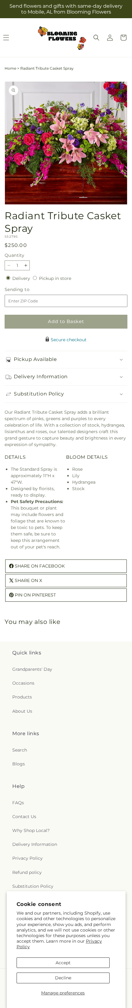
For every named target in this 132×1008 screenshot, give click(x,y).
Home (10, 68)
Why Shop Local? (31, 830)
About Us (22, 711)
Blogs (18, 764)
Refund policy (27, 872)
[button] (96, 37)
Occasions (23, 683)
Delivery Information (34, 844)
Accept (63, 962)
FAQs (18, 802)
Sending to (26, 289)
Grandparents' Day (32, 669)
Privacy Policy (27, 858)
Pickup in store (55, 278)
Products (22, 697)
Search (19, 750)
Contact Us (24, 816)
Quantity (14, 255)
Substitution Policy (32, 886)
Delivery (21, 278)
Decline (63, 978)
